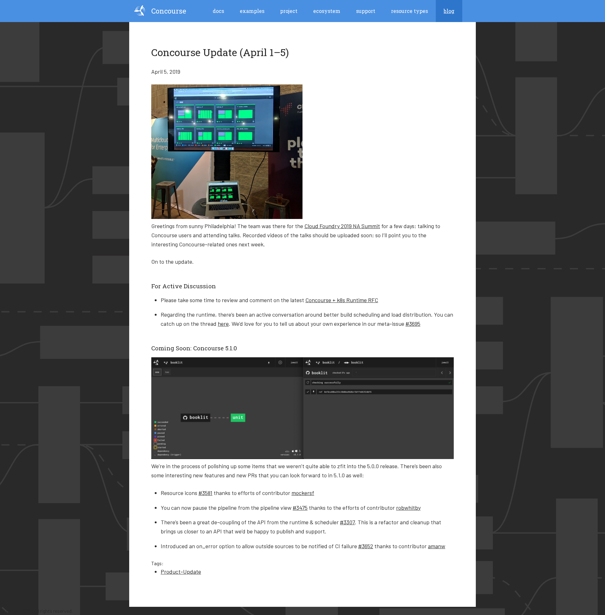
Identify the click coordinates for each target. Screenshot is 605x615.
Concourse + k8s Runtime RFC (341, 299)
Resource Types (409, 11)
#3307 (347, 522)
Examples (252, 11)
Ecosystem (326, 11)
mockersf (302, 492)
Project (288, 11)
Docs (218, 11)
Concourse (168, 10)
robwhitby (408, 507)
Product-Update (181, 571)
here (223, 323)
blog (449, 11)
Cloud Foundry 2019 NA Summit (342, 225)
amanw (436, 546)
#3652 (365, 546)
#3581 (205, 492)
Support (365, 11)
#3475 (300, 507)
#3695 (413, 323)
